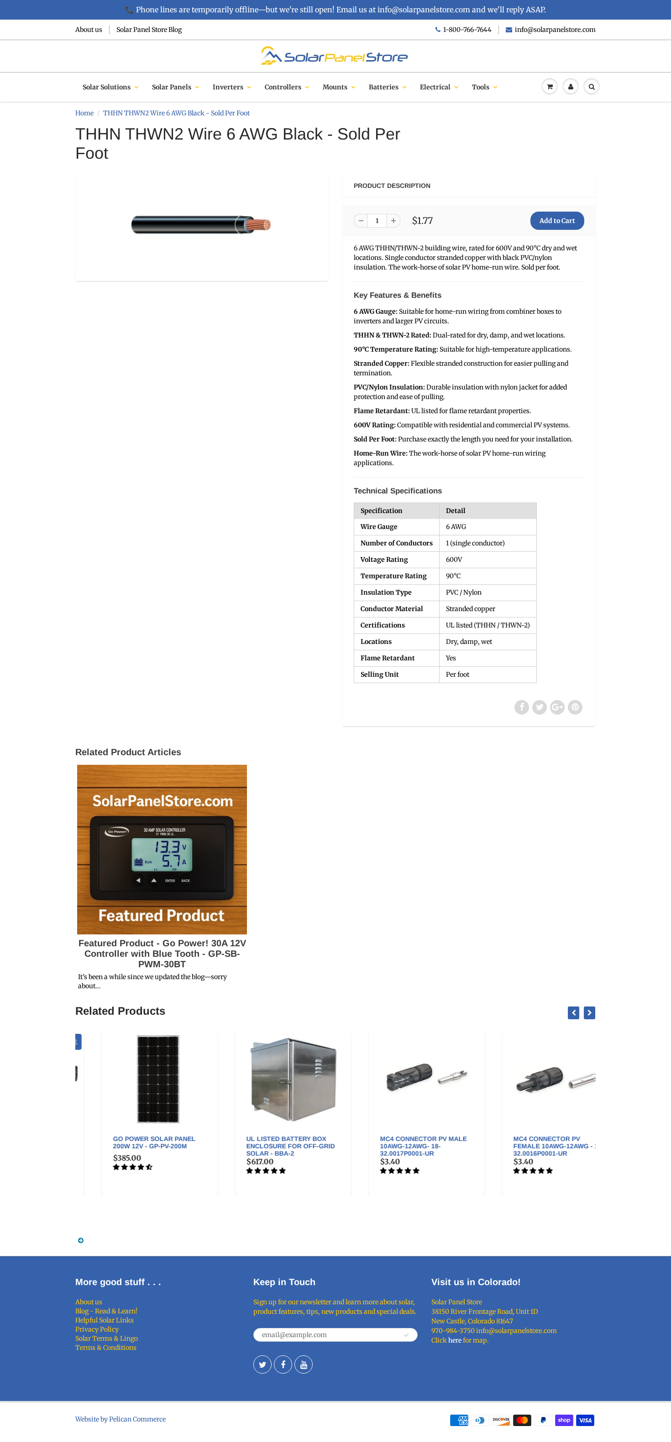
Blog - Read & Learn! (106, 1311)
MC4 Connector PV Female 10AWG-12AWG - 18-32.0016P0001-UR (534, 1146)
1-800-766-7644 (467, 30)
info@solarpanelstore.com (555, 30)
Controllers (283, 87)
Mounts (335, 87)
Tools (480, 87)
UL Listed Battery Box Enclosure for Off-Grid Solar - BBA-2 (266, 1146)
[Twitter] (262, 1364)
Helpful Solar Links (104, 1320)
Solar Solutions (107, 87)
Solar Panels (171, 87)
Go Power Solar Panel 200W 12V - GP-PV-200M (130, 1142)
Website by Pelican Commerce (120, 1419)
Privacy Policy (97, 1329)
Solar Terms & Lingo (106, 1338)
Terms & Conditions (105, 1347)
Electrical (435, 87)
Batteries (383, 87)
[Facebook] (283, 1364)
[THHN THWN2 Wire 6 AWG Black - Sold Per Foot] (202, 226)
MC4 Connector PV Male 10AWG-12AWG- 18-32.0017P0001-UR (399, 1146)
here (454, 1340)
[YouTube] (303, 1364)
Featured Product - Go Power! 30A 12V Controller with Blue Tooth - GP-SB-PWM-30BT (162, 953)
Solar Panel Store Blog (149, 30)
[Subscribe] (406, 1335)
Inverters (228, 87)
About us (88, 30)
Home (84, 113)
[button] (109, 1167)
